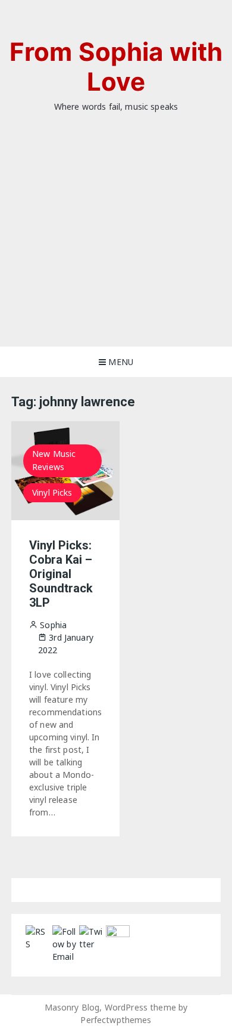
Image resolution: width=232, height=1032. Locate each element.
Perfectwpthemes (115, 1019)
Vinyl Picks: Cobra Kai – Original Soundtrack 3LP (61, 574)
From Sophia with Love (116, 66)
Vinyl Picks (52, 492)
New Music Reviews (54, 460)
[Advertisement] (116, 248)
